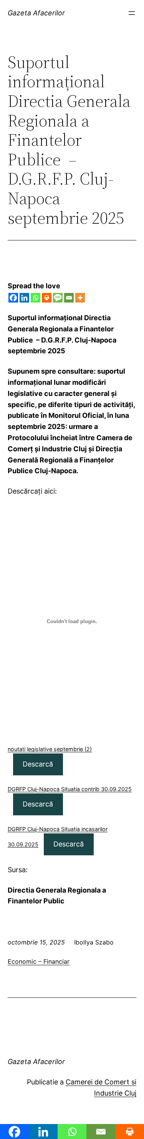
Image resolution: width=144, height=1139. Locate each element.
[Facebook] (13, 298)
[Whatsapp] (35, 298)
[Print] (46, 298)
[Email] (69, 298)
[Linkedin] (24, 298)
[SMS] (58, 298)
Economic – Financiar (39, 961)
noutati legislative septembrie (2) (50, 749)
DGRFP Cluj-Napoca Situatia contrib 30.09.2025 (70, 789)
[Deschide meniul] (131, 13)
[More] (80, 298)
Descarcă (38, 764)
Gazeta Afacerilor (36, 13)
